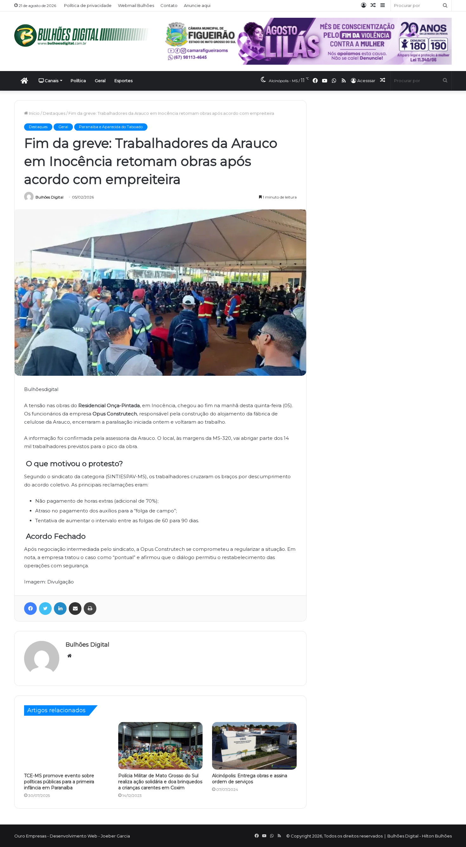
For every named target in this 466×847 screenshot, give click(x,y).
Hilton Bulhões (437, 835)
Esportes (123, 80)
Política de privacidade (88, 5)
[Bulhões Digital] (84, 35)
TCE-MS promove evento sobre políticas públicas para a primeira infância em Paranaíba (59, 782)
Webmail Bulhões (136, 5)
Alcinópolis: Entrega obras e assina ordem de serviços (249, 779)
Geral (100, 80)
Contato (169, 5)
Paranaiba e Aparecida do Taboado (111, 126)
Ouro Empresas (30, 835)
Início (34, 113)
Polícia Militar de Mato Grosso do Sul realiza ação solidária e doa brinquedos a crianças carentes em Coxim (160, 782)
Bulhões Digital (49, 197)
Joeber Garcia (115, 835)
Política (78, 80)
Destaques (54, 113)
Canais (51, 80)
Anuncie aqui (197, 5)
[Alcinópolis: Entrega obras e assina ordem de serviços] (254, 746)
